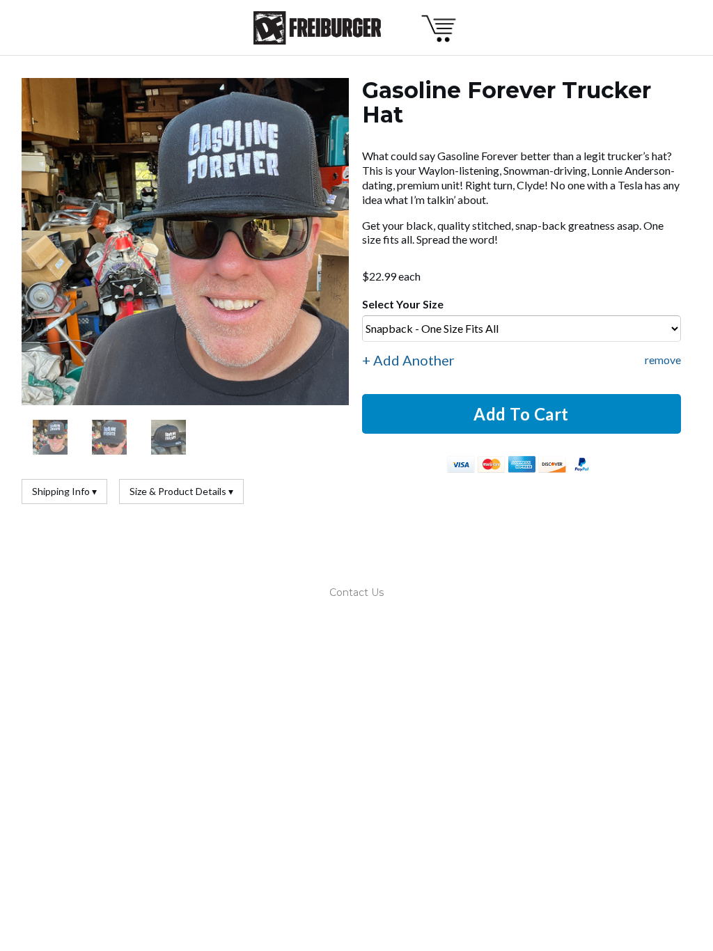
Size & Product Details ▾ (181, 491)
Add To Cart (521, 414)
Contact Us (356, 592)
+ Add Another (408, 360)
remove (663, 359)
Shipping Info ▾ (64, 491)
